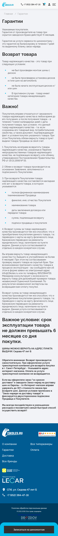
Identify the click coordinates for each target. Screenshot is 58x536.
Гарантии (8, 449)
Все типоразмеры (41, 444)
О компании (9, 444)
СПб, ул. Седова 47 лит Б (22, 489)
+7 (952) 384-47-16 (32, 4)
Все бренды (9, 461)
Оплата (34, 449)
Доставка (8, 455)
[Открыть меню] (54, 4)
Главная (8, 13)
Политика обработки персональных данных (29, 508)
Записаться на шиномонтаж (29, 529)
